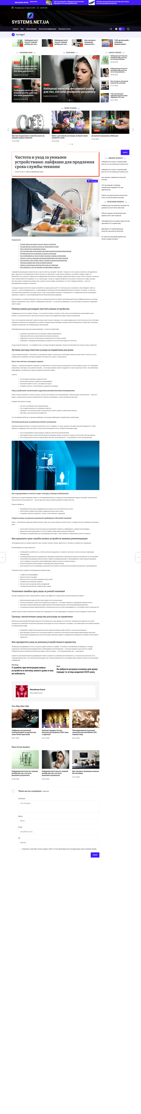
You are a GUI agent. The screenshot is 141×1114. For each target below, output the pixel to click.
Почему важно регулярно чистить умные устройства (38, 244)
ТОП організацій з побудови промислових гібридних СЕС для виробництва (121, 44)
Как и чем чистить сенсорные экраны (33, 249)
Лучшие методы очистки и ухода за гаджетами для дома (39, 246)
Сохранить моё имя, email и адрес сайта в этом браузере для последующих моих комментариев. (59, 849)
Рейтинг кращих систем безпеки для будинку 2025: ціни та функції (55, 732)
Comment (21, 799)
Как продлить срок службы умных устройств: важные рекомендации (43, 260)
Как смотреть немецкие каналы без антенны (90, 43)
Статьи (17, 62)
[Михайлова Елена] (22, 691)
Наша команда (31, 29)
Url (19, 838)
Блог (22, 29)
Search (125, 152)
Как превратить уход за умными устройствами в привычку (40, 267)
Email (20, 827)
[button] (93, 57)
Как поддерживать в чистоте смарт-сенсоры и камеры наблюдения (43, 256)
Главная (15, 29)
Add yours (46, 791)
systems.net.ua (30, 22)
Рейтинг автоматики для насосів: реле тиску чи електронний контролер (61, 2)
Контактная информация (47, 29)
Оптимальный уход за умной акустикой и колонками (38, 253)
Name (20, 816)
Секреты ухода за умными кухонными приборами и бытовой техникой (44, 258)
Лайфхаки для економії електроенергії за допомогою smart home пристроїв (24, 732)
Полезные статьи (64, 29)
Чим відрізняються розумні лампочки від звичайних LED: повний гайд (84, 732)
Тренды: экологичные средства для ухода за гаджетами (39, 265)
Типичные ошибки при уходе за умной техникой (36, 263)
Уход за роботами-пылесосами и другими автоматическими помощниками (45, 251)
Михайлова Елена (37, 172)
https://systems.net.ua (36, 693)
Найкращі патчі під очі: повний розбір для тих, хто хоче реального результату (31, 45)
